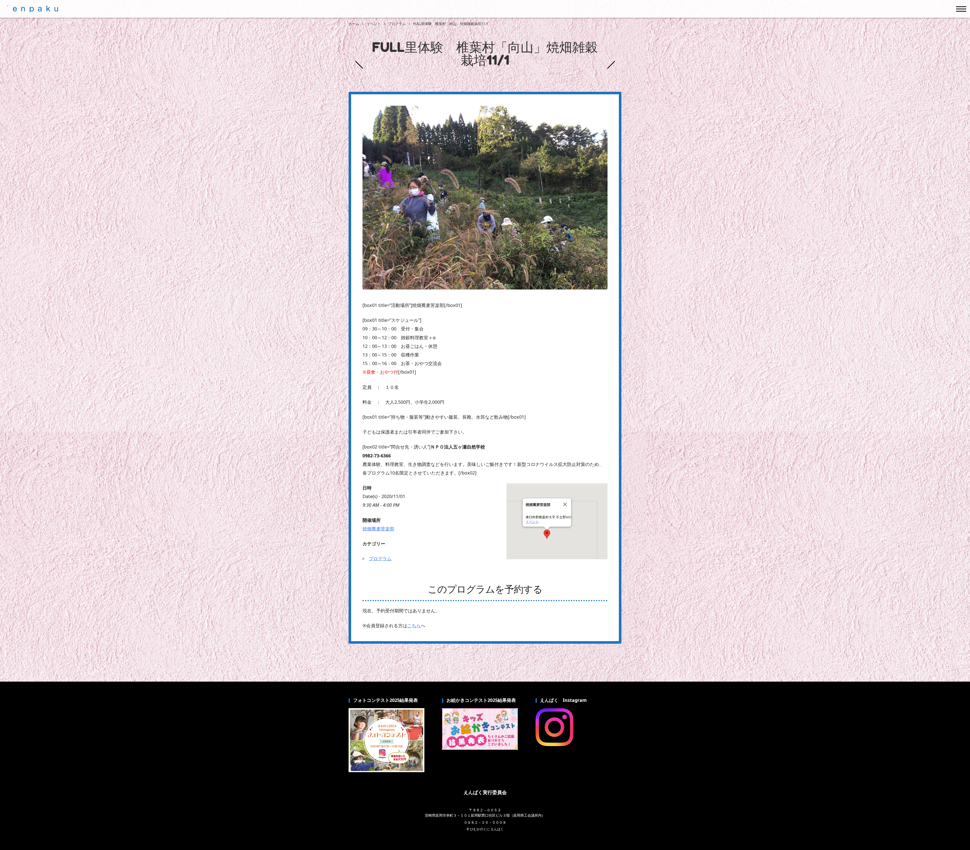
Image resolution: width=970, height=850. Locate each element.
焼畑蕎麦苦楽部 (378, 529)
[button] (547, 534)
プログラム (380, 558)
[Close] (565, 504)
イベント (532, 522)
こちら (414, 625)
